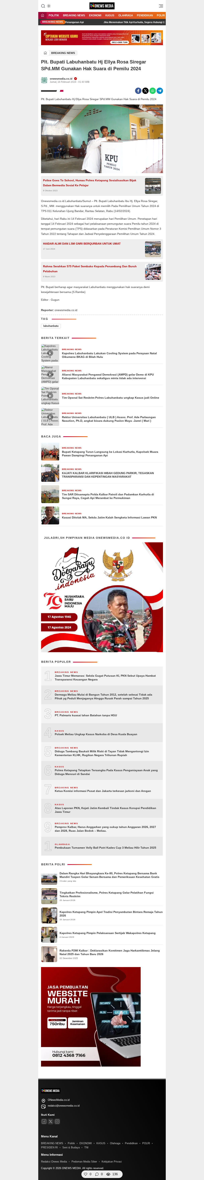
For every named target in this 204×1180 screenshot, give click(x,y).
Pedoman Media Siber (84, 1161)
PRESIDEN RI (49, 1147)
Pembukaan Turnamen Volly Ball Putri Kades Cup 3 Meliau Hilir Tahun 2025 (105, 847)
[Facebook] (138, 91)
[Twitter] (145, 91)
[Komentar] (97, 1174)
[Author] (44, 80)
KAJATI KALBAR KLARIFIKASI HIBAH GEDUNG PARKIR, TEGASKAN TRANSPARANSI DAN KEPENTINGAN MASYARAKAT (108, 474)
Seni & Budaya (71, 1147)
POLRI (161, 15)
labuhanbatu (51, 325)
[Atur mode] (48, 6)
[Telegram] (160, 91)
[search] (43, 6)
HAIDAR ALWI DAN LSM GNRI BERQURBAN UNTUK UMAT (82, 243)
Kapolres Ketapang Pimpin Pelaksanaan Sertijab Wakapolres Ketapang (108, 933)
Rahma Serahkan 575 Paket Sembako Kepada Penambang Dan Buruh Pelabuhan (90, 269)
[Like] (85, 1174)
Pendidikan (145, 15)
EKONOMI (95, 15)
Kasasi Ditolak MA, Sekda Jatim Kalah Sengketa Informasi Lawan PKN (109, 517)
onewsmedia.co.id (61, 78)
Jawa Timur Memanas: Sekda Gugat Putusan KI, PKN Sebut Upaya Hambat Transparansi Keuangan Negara (105, 677)
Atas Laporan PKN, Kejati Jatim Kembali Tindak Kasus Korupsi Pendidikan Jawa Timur (105, 810)
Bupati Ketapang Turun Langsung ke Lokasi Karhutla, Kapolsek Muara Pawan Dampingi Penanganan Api (110, 453)
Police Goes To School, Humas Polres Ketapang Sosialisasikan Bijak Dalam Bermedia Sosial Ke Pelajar (89, 183)
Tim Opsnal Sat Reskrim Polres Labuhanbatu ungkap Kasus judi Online (110, 397)
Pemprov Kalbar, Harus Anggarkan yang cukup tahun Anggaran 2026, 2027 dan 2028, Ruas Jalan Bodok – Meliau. (105, 829)
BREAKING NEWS (74, 15)
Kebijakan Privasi (112, 1161)
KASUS (109, 15)
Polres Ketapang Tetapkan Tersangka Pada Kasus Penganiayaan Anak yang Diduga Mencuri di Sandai (106, 772)
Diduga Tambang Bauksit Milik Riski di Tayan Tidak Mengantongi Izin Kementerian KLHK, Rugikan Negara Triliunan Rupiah (102, 753)
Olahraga (125, 15)
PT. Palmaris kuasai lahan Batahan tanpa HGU (86, 715)
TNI (86, 1147)
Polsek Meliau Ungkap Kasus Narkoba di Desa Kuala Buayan (96, 734)
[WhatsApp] (152, 91)
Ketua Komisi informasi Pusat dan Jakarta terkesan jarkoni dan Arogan (103, 791)
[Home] (42, 15)
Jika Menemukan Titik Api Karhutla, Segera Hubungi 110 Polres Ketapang (127, 22)
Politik (54, 15)
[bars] (159, 7)
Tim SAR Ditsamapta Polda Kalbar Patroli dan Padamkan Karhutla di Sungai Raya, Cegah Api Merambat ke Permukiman (108, 496)
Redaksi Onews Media (54, 1161)
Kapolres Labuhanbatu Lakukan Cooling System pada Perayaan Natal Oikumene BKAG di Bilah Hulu (109, 355)
